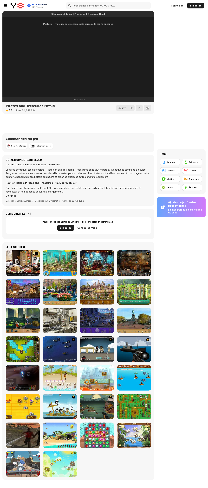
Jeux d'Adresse (25, 200)
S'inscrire (196, 5)
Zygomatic (54, 200)
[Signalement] (139, 108)
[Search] (69, 5)
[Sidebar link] (5, 5)
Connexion (177, 5)
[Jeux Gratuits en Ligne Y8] (17, 5)
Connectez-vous (87, 227)
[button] (11, 196)
